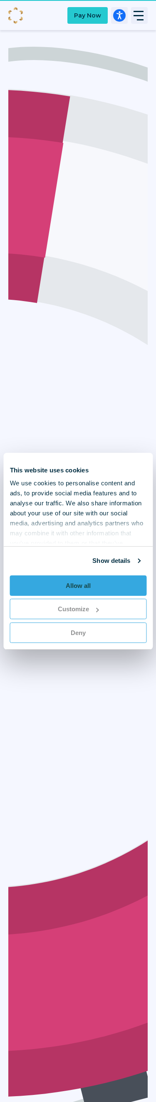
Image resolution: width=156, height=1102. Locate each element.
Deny (78, 632)
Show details (111, 560)
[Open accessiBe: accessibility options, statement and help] (119, 15)
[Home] (16, 15)
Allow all (78, 585)
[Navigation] (139, 15)
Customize (73, 609)
